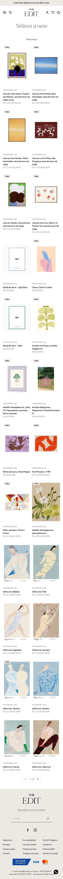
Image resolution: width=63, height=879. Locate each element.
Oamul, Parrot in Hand (42, 287)
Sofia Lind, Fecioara (41, 650)
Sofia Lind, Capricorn (41, 766)
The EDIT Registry (50, 840)
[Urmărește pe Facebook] (28, 830)
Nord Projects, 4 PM (41, 471)
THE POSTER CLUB (10, 90)
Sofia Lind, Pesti (39, 591)
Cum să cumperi (29, 844)
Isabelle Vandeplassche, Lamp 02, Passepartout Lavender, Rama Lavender (16, 410)
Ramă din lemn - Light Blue (15, 287)
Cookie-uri (47, 844)
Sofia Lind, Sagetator (12, 650)
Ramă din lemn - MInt (12, 345)
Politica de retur (29, 849)
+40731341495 (45, 871)
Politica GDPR (49, 849)
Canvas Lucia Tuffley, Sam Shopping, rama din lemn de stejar (44, 161)
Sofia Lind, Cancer (11, 766)
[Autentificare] (47, 12)
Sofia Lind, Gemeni (11, 708)
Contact (6, 853)
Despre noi (7, 840)
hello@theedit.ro (25, 871)
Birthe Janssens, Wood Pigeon (16, 471)
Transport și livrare (31, 853)
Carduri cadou (9, 849)
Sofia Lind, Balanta (11, 591)
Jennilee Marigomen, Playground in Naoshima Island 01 (46, 410)
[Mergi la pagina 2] (37, 779)
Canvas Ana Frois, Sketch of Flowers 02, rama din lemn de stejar (45, 225)
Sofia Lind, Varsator (41, 708)
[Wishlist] (53, 12)
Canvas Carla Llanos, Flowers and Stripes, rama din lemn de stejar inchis (16, 96)
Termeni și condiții (50, 853)
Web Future (49, 874)
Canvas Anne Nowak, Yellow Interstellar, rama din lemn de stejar (16, 161)
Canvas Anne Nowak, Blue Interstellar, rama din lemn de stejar (45, 96)
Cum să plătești (29, 840)
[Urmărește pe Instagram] (35, 830)
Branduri (6, 844)
